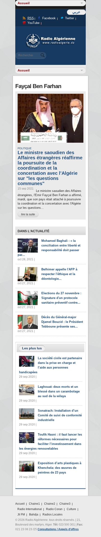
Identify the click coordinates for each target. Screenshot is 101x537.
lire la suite (28, 214)
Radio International (29, 509)
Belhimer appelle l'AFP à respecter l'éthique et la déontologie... (59, 274)
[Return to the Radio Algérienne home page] (50, 35)
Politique (24, 148)
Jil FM (21, 514)
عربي (76, 12)
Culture (71, 509)
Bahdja (33, 514)
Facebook (49, 18)
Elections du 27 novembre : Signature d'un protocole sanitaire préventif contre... (61, 297)
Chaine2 (49, 503)
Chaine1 (34, 503)
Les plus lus (32, 348)
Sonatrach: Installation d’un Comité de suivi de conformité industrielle (60, 415)
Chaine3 (64, 503)
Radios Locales (52, 514)
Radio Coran (54, 509)
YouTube (33, 23)
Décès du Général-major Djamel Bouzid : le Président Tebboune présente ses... (62, 321)
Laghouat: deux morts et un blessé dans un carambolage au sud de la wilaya (59, 391)
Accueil (20, 503)
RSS (30, 18)
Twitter (69, 18)
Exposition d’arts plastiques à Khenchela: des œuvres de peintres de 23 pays (59, 467)
